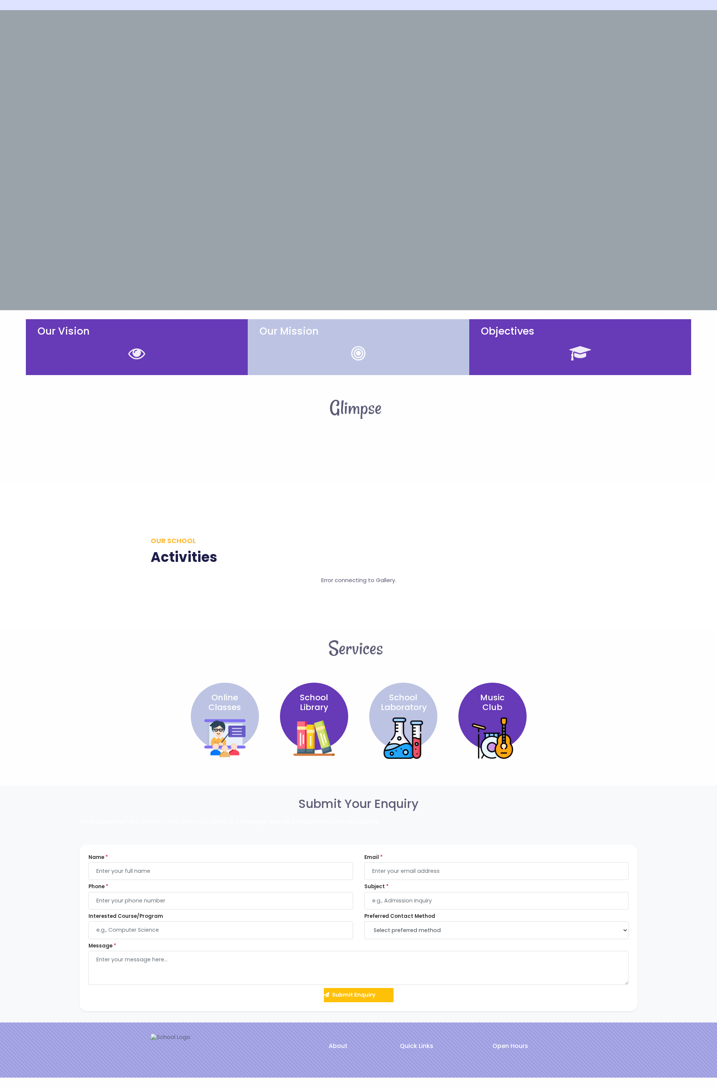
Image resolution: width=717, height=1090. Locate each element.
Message (102, 946)
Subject (376, 887)
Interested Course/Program (125, 916)
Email (373, 857)
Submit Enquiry (354, 994)
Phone (98, 887)
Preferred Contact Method (399, 916)
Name (98, 857)
